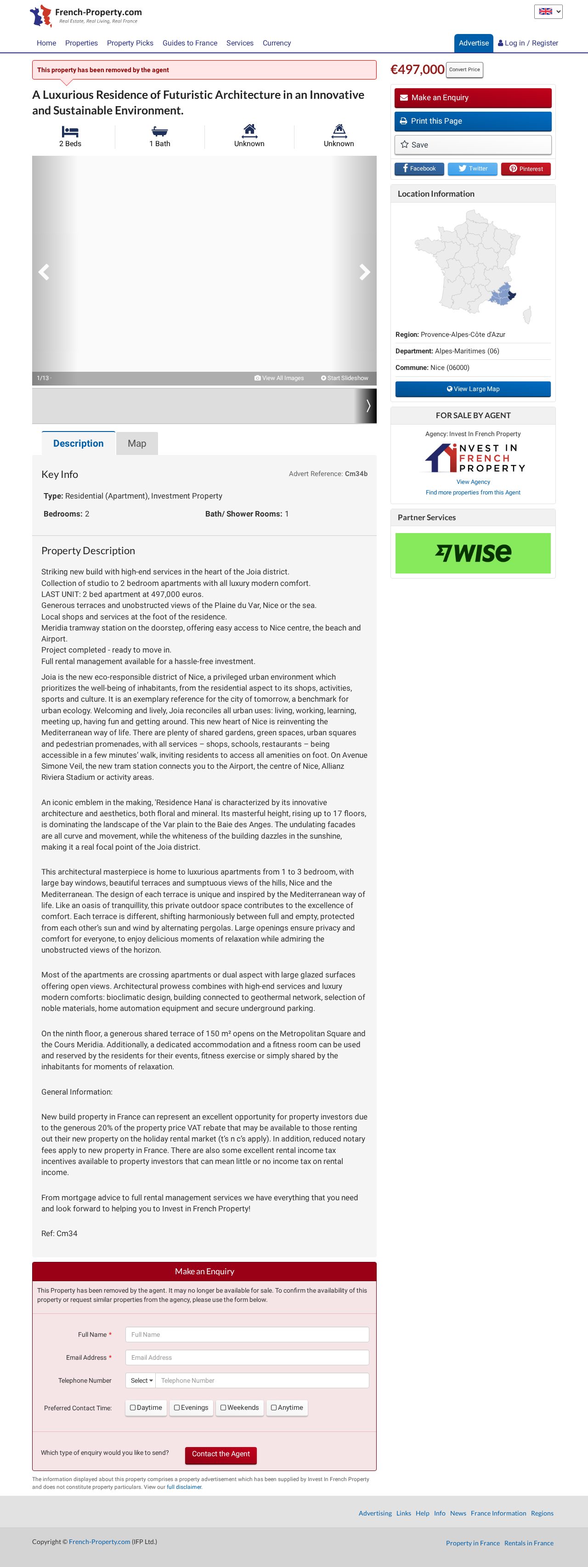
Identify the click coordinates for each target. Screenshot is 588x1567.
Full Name (92, 1334)
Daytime (149, 1407)
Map (137, 443)
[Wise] (473, 553)
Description (78, 443)
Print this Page (435, 120)
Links (403, 1513)
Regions (542, 1513)
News (458, 1513)
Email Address (86, 1357)
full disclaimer (184, 1487)
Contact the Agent (221, 1453)
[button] (55, 271)
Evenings (195, 1407)
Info (440, 1513)
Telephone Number (85, 1380)
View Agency (473, 481)
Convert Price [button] (464, 70)
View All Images (282, 378)
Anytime (290, 1407)
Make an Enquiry (439, 97)
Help (423, 1513)
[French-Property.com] (83, 17)
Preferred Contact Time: (78, 1408)
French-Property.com (99, 1541)
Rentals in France (529, 1543)
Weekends (243, 1407)
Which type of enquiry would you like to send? (105, 1452)
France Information (498, 1513)
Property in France (473, 1543)
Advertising (375, 1513)
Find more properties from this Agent (473, 492)
